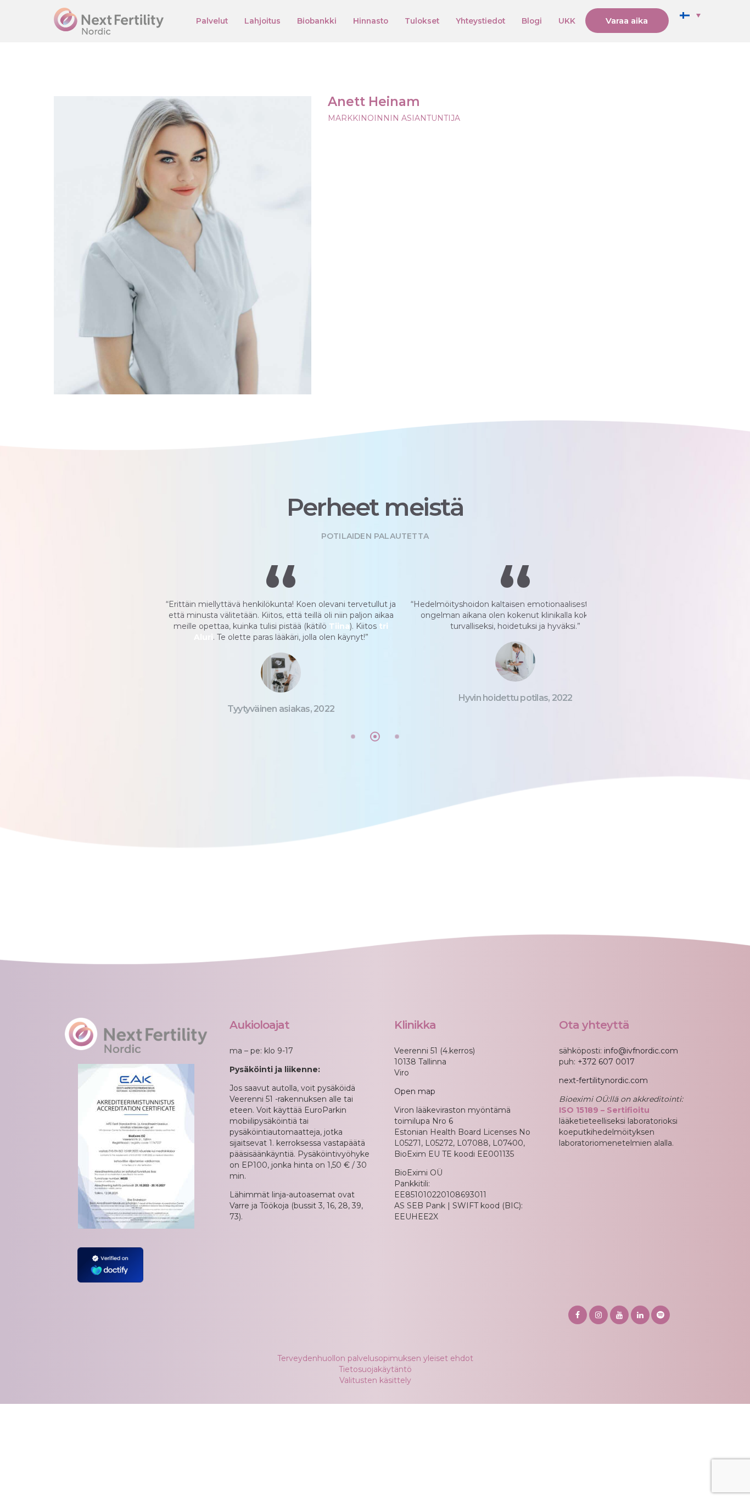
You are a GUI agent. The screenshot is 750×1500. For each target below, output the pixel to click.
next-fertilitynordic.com (603, 1080)
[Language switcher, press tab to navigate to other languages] (690, 14)
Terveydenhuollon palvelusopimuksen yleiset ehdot (375, 1358)
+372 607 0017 (606, 1062)
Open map (414, 1091)
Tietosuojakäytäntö (375, 1369)
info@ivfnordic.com (641, 1051)
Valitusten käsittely (375, 1380)
